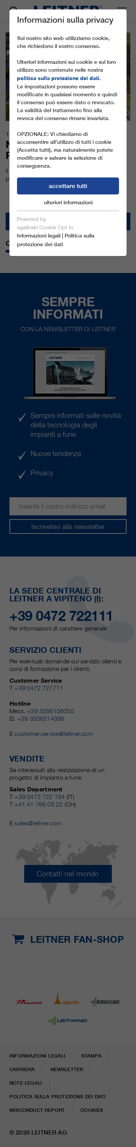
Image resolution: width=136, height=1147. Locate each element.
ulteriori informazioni (68, 202)
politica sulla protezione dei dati (58, 78)
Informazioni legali (38, 236)
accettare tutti (68, 186)
